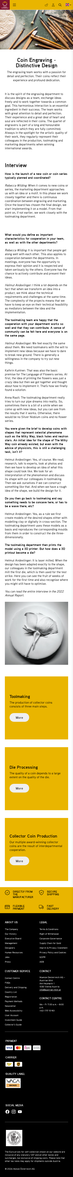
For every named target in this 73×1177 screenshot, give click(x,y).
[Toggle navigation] (14, 5)
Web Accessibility (13, 1010)
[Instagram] (14, 1112)
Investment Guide (13, 1019)
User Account (11, 1015)
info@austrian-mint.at (50, 989)
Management (11, 943)
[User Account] (53, 5)
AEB (42, 961)
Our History (11, 933)
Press (8, 961)
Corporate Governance (51, 938)
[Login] (46, 5)
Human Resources (14, 952)
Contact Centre (12, 978)
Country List (11, 991)
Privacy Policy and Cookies (53, 952)
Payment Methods (13, 1001)
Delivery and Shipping (15, 987)
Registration (11, 996)
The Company (11, 929)
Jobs (7, 957)
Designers (10, 947)
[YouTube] (20, 1112)
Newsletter (10, 1005)
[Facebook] (7, 1112)
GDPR (42, 957)
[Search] (60, 5)
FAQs (7, 982)
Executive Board (13, 938)
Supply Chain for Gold (50, 943)
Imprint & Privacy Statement (54, 947)
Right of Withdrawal (49, 933)
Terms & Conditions (49, 929)
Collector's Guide (13, 1024)
